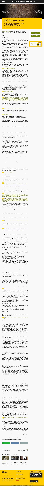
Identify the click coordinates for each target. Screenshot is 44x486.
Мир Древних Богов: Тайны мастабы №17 (14, 463)
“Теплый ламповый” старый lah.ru (20, 478)
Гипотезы (5, 19)
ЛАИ (3, 1)
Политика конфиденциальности (20, 475)
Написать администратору (19, 474)
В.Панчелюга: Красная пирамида (24, 463)
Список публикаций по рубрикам (36, 35)
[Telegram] (7, 478)
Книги (34, 1)
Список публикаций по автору (36, 33)
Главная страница (4, 31)
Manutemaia (31, 485)
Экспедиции (17, 1)
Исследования (22, 1)
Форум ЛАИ (36, 482)
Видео (31, 1)
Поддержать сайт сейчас (34, 44)
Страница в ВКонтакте (31, 483)
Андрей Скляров (9, 27)
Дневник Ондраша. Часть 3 (5, 464)
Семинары (23, 461)
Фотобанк (27, 1)
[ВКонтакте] (4, 478)
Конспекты (8, 19)
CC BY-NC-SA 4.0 (9, 481)
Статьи (3, 462)
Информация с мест (5, 461)
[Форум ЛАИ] (11, 478)
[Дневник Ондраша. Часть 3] (5, 458)
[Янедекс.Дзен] (9, 478)
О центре (11, 1)
